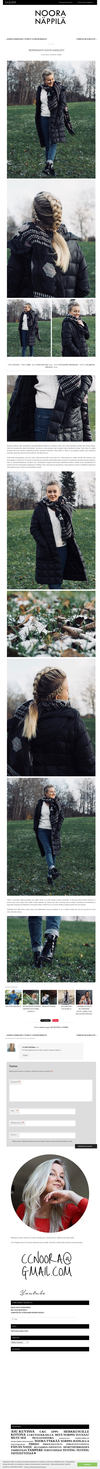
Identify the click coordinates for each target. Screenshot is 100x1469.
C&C (43, 1431)
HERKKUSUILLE (76, 1431)
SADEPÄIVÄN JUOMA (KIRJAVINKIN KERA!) (27, 1312)
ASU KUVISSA (55, 1027)
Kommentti (15, 1081)
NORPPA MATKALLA (75, 1441)
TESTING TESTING (76, 1450)
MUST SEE (18, 1437)
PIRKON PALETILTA (52, 1444)
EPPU (55, 1431)
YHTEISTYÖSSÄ (22, 1453)
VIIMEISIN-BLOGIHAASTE (86, 39)
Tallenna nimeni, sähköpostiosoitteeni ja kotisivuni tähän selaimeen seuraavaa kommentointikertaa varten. (42, 1141)
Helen (33, 1047)
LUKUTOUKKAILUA (40, 1434)
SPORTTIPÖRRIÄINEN (76, 1447)
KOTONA (18, 1434)
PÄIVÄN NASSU (21, 1447)
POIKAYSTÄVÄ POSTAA (77, 1444)
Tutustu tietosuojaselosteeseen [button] (35, 1467)
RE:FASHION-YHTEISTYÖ (47, 1447)
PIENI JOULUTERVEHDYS (21, 1307)
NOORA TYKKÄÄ (47, 1441)
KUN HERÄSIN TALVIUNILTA (66, 1007)
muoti (59, 54)
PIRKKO (34, 1444)
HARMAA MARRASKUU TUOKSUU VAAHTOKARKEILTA (26, 39)
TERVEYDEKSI (53, 1450)
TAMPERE (35, 1450)
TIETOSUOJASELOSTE (19, 1331)
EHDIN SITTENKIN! (48, 1006)
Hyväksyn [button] (87, 1464)
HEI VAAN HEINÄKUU (13, 1006)
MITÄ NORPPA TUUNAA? (72, 1434)
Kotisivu (13, 1135)
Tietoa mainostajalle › (85, 2)
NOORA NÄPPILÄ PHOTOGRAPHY (22, 1441)
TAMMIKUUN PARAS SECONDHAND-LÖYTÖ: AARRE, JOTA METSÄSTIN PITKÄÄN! (84, 1010)
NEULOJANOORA (43, 1437)
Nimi (14, 1110)
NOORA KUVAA (64, 1438)
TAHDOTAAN (19, 1450)
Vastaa (25, 1055)
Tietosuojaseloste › (66, 2)
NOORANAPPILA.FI (82, 1438)
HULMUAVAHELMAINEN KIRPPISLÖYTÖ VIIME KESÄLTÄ (31, 1008)
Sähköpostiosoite (17, 1122)
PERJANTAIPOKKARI (18, 1444)
